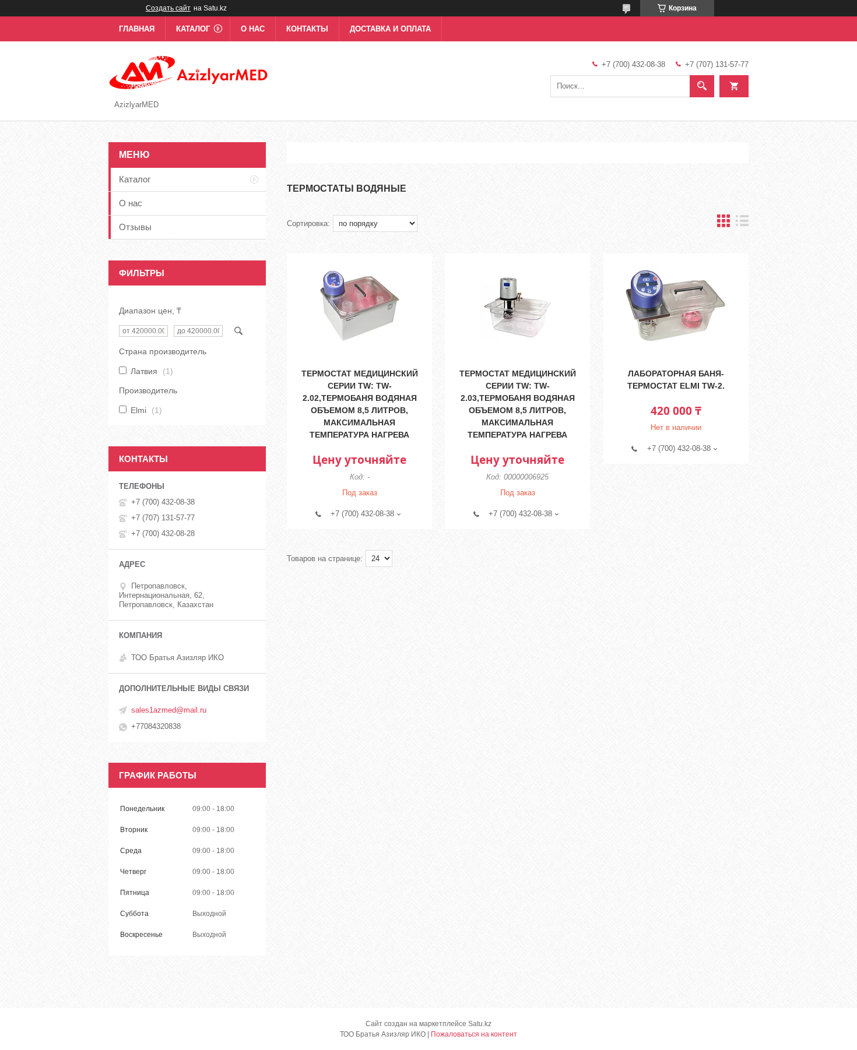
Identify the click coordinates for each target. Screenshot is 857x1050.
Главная (136, 28)
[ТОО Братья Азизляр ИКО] (189, 71)
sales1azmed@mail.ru (168, 710)
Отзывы (135, 227)
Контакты (307, 28)
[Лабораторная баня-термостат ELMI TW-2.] (676, 305)
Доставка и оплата (390, 28)
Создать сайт (168, 8)
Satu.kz (479, 1024)
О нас (253, 28)
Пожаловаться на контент (474, 1034)
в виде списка (742, 223)
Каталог (193, 28)
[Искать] (702, 86)
